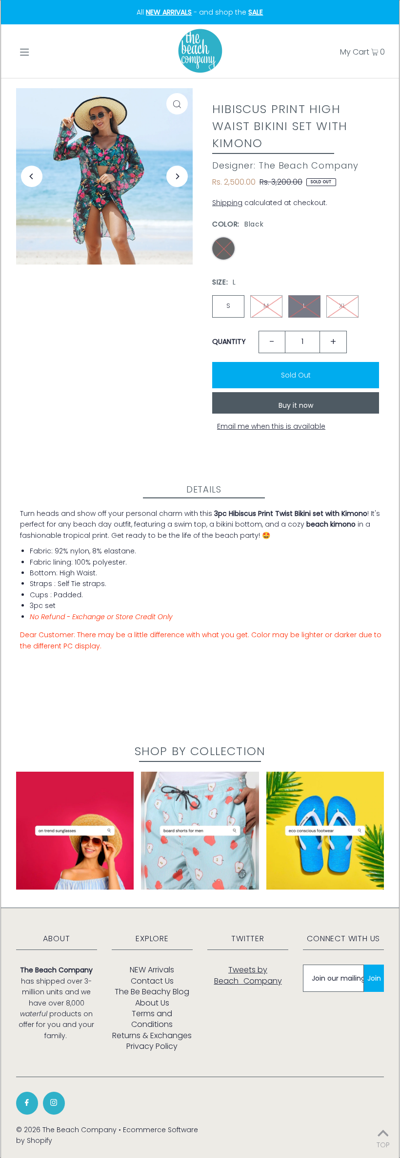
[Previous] (31, 176)
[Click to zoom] (177, 103)
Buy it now (296, 405)
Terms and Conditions (152, 1019)
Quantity (229, 341)
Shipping (227, 203)
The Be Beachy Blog (152, 991)
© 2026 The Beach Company (66, 1130)
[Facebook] (27, 1103)
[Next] (177, 176)
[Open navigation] (45, 51)
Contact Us (152, 981)
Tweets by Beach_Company (248, 975)
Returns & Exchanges (152, 1035)
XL (342, 305)
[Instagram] (54, 1103)
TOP (383, 1144)
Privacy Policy (152, 1046)
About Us (152, 1002)
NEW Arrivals (152, 969)
